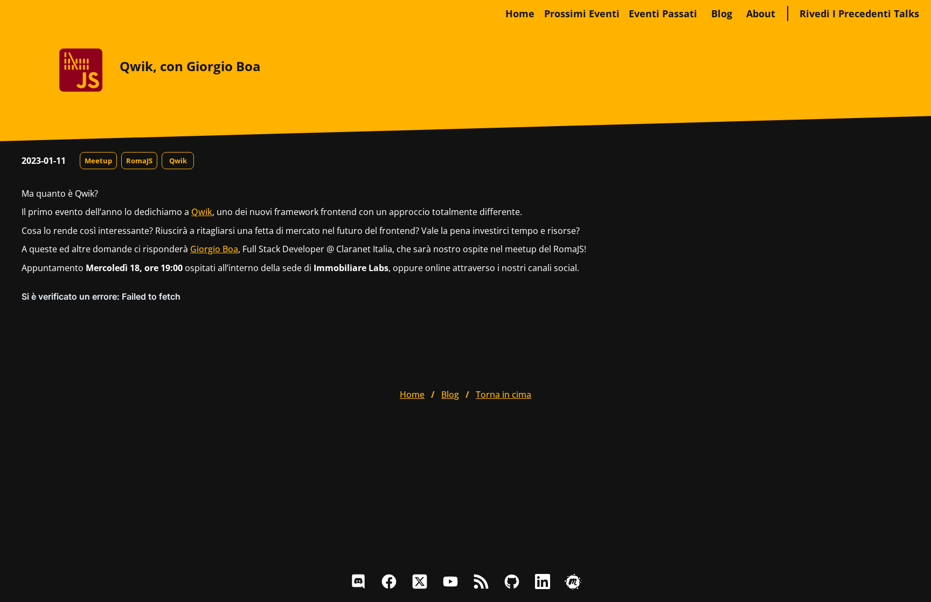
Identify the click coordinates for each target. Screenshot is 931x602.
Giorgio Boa (214, 249)
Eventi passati (663, 13)
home (519, 13)
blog (721, 13)
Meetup (98, 160)
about (760, 13)
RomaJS (139, 160)
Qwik (178, 160)
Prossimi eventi (582, 13)
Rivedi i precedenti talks (859, 13)
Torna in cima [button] (503, 394)
